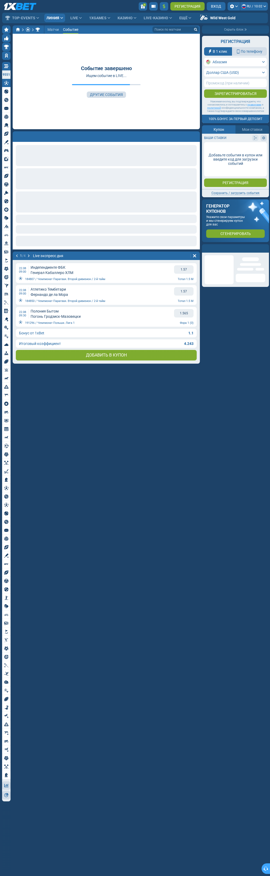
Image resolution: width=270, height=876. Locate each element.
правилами (254, 104)
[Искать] (195, 29)
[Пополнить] (164, 6)
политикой (214, 107)
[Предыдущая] (17, 135)
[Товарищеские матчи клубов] (38, 29)
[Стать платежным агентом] (153, 6)
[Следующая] (30, 135)
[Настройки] (234, 6)
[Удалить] (194, 135)
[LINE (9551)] (18, 29)
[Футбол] (28, 29)
